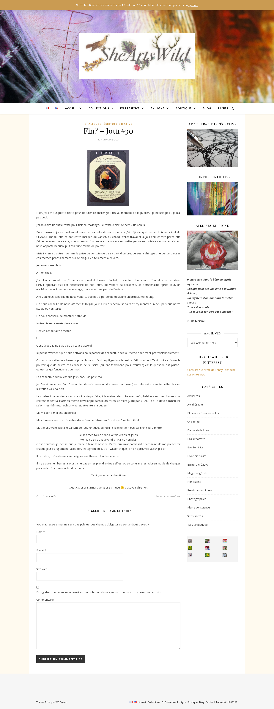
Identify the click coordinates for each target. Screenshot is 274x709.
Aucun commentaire (168, 496)
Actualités (193, 396)
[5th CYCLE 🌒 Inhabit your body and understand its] (225, 541)
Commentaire (45, 599)
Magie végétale (197, 473)
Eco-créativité (196, 439)
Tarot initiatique (197, 524)
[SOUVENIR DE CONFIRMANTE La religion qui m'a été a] (207, 555)
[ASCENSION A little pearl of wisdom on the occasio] (225, 548)
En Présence (130, 108)
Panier (223, 108)
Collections (99, 108)
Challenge (93, 124)
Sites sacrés (195, 516)
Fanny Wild (49, 496)
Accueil (71, 108)
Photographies (196, 499)
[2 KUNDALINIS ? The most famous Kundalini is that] (190, 555)
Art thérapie (195, 404)
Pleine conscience (198, 507)
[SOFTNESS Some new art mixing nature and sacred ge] (190, 541)
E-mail (41, 550)
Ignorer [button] (193, 5)
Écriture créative (118, 124)
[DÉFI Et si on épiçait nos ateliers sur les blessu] (225, 555)
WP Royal (61, 702)
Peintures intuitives (199, 490)
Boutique (184, 108)
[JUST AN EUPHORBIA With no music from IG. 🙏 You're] (190, 548)
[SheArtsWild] (137, 56)
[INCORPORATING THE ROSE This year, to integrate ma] (207, 541)
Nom (40, 532)
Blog (207, 108)
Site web (42, 569)
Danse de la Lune (198, 430)
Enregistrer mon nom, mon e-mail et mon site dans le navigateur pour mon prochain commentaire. (99, 592)
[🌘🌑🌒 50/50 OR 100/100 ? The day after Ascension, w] (207, 548)
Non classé (194, 481)
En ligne (157, 108)
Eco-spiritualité (197, 456)
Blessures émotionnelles (203, 413)
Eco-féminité (195, 447)
